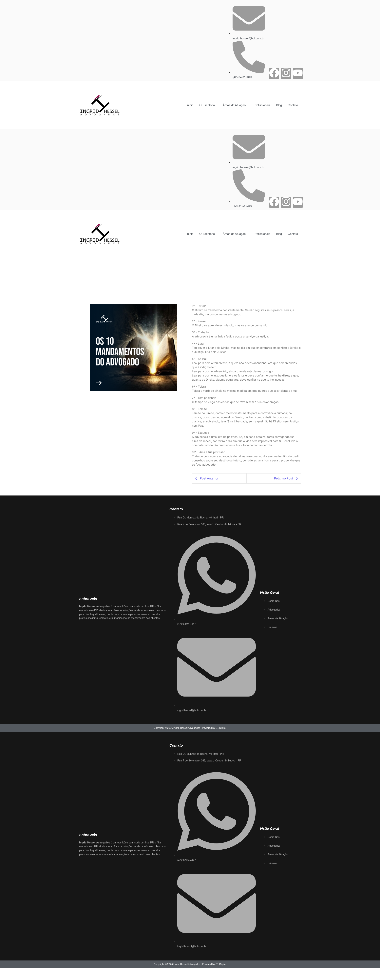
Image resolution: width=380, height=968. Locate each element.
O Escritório (207, 105)
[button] (208, 105)
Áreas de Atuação (234, 105)
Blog (279, 105)
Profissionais (262, 105)
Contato (293, 105)
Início (189, 105)
